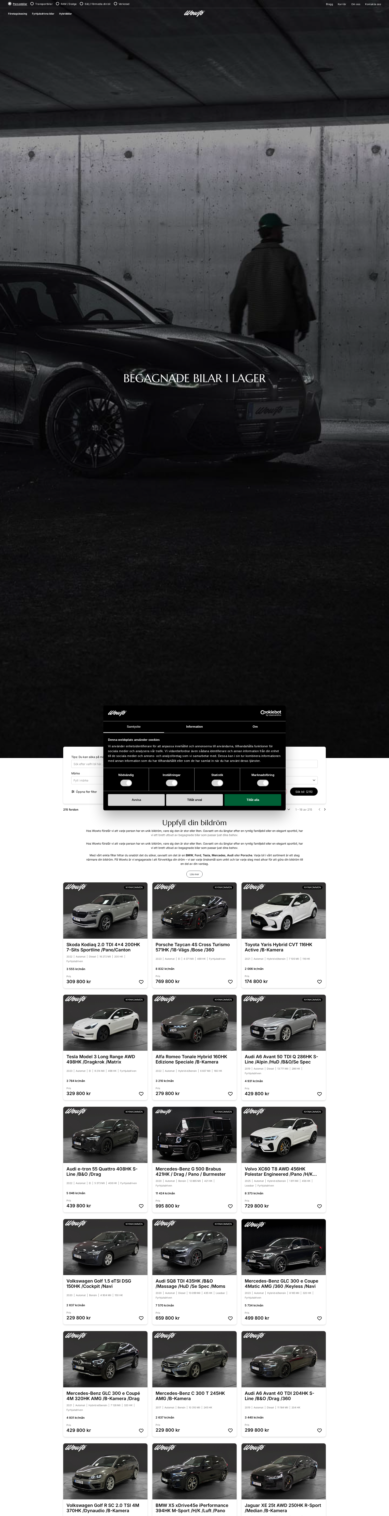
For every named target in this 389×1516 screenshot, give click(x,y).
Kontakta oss (373, 4)
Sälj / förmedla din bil (97, 3)
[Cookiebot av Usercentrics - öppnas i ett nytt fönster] (263, 713)
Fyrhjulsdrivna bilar (43, 13)
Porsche (246, 855)
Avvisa (136, 799)
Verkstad (124, 3)
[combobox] (95, 780)
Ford (198, 855)
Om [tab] (255, 726)
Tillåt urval (194, 799)
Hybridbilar (65, 13)
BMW (189, 855)
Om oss (355, 4)
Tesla (206, 855)
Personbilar (20, 3)
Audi (230, 855)
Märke (75, 773)
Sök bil (304, 791)
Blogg (329, 4)
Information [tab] (194, 726)
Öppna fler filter (86, 791)
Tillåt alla (253, 799)
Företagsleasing (17, 13)
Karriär (342, 4)
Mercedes (218, 855)
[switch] (171, 783)
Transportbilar (44, 3)
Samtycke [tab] (134, 726)
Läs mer (194, 874)
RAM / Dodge (69, 3)
